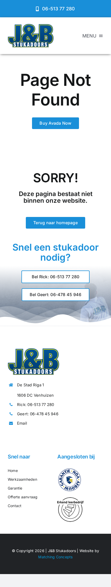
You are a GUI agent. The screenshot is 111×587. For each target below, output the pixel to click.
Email (22, 423)
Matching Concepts (55, 557)
